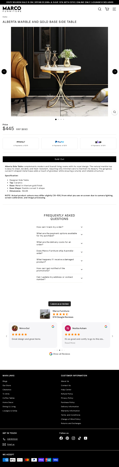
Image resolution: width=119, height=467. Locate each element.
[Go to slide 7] (59, 350)
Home (5, 17)
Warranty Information (70, 411)
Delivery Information (70, 406)
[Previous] (4, 71)
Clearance (7, 390)
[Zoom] (114, 112)
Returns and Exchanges (71, 423)
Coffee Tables (9, 398)
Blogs (5, 381)
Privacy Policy (67, 398)
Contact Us (66, 385)
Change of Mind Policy (71, 419)
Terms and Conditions (70, 415)
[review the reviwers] (53, 326)
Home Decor (8, 402)
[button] (107, 9)
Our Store (7, 385)
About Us (65, 381)
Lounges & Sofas (10, 411)
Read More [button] (70, 343)
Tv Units (6, 394)
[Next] (114, 71)
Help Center (66, 390)
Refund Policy (67, 394)
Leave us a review (60, 303)
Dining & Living (9, 406)
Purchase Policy (68, 402)
